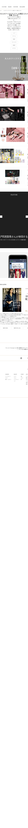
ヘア (14, 381)
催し (21, 376)
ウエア (6, 378)
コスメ (15, 378)
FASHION (7, 374)
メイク (15, 376)
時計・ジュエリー (8, 379)
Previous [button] (1, 216)
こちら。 (21, 313)
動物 (26, 378)
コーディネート (8, 376)
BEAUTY (15, 374)
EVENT (22, 374)
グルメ (22, 378)
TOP (0, 10)
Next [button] (27, 216)
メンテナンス (16, 379)
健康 (26, 384)
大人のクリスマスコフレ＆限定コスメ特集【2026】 (13, 10)
